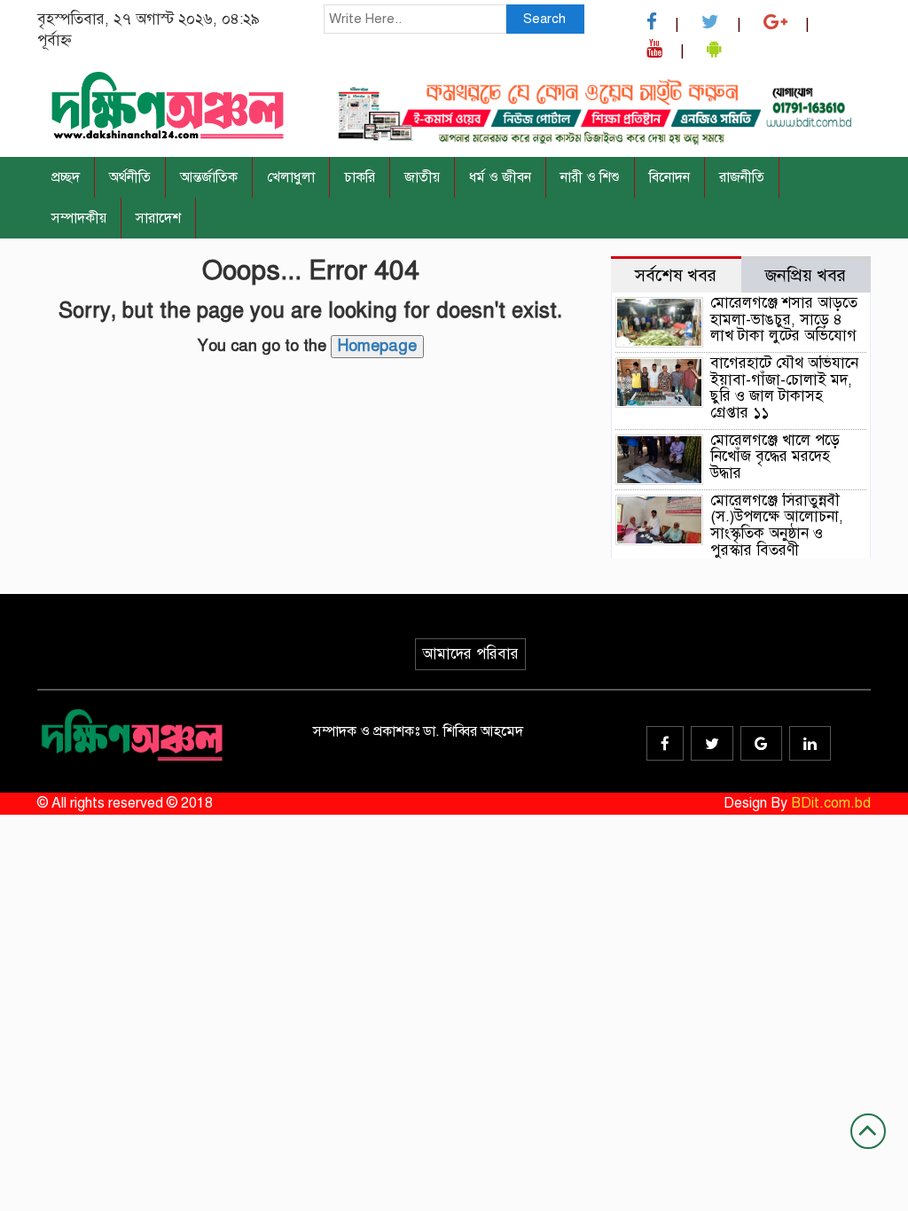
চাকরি (359, 177)
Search (544, 19)
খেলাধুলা (291, 177)
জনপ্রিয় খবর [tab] (805, 275)
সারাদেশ (158, 218)
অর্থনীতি (130, 177)
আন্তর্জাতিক (209, 177)
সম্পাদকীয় (78, 218)
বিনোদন (669, 177)
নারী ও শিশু (590, 177)
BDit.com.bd (831, 803)
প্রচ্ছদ (65, 177)
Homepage (377, 345)
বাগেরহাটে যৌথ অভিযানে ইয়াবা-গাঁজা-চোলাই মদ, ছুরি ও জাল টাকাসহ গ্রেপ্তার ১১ (784, 388)
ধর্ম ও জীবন (500, 177)
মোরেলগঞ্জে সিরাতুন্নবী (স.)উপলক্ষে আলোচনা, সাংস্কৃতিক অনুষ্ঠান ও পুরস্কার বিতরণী (776, 525)
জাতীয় (422, 177)
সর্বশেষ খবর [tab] (675, 275)
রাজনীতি (741, 177)
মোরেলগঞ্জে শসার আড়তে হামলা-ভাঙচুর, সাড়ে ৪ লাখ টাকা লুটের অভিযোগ (783, 319)
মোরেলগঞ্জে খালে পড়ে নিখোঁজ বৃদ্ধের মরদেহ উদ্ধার (775, 456)
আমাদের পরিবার (470, 654)
